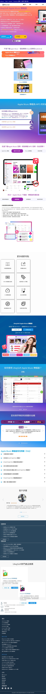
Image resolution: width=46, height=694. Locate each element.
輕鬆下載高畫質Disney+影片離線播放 (8, 651)
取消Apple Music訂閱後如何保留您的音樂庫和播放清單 (13, 548)
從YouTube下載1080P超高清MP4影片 (8, 664)
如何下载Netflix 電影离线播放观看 (8, 665)
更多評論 (22, 516)
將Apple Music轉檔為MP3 (24, 11)
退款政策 (3, 681)
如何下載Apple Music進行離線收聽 (9, 530)
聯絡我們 (3, 676)
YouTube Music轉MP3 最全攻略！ (8, 662)
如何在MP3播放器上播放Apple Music (10, 534)
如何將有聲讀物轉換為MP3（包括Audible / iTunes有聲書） (14, 549)
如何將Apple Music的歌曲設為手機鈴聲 (10, 536)
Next (42, 431)
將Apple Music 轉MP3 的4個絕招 (8, 638)
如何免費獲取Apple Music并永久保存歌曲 (10, 546)
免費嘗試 (16, 329)
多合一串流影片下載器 (6, 629)
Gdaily (25, 427)
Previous (3, 431)
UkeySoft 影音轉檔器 (25, 593)
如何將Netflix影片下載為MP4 (7, 667)
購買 (30, 4)
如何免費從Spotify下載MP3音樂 (7, 656)
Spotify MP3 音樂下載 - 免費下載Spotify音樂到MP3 (11, 640)
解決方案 (4, 636)
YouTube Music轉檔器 (6, 624)
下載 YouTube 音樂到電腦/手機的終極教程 (9, 646)
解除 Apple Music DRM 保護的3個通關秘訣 (9, 642)
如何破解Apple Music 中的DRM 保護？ (10, 529)
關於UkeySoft (4, 674)
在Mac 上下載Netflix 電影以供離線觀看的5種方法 (10, 649)
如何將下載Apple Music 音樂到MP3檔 (8, 660)
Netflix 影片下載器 (5, 626)
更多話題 (4, 556)
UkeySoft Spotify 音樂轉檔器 (10, 578)
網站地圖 (3, 683)
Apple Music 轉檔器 (5, 621)
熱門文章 (4, 654)
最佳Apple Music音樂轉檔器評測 (9, 532)
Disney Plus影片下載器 (6, 628)
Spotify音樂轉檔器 (5, 622)
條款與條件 (4, 678)
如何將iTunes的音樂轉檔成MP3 (9, 551)
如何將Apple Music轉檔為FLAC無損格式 (10, 553)
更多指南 (4, 539)
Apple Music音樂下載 (23, 69)
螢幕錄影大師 (4, 631)
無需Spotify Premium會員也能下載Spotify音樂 (10, 658)
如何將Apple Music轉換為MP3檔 (9, 527)
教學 (36, 4)
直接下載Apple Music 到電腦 (7, 29)
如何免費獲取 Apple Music (6, 644)
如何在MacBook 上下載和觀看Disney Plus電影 (10, 669)
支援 (43, 4)
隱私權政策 (4, 680)
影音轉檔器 (4, 633)
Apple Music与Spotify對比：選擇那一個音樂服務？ (12, 544)
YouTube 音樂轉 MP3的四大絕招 (8, 647)
